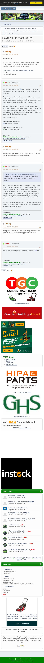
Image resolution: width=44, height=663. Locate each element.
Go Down (5, 46)
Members (8, 569)
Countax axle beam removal (17, 502)
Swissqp (8, 51)
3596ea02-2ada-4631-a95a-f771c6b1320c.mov (19, 70)
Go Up (3, 270)
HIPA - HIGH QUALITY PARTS (22, 393)
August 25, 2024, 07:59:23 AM (10, 85)
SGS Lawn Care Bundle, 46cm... (18, 543)
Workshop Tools (11, 359)
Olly (23, 496)
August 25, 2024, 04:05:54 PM (10, 149)
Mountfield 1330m (14, 496)
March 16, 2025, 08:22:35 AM (10, 227)
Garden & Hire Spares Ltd (22, 416)
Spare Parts (9, 363)
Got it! (36, 3)
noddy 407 (26, 513)
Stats (6, 576)
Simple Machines (24, 661)
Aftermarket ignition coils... (16, 531)
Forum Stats (6, 564)
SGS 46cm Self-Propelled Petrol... (18, 550)
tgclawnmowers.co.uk (22, 304)
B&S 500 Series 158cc (15, 537)
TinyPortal (12, 659)
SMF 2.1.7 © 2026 (15, 661)
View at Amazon (22, 623)
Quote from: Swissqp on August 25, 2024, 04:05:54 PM (21, 174)
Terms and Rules (24, 659)
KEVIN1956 (31, 502)
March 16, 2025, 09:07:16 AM (10, 247)
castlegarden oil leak (14, 513)
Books (8, 361)
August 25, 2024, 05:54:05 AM (10, 54)
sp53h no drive (13, 525)
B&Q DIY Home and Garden (22, 428)
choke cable (12, 508)
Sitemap (31, 661)
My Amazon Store (11, 364)
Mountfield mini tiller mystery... (18, 519)
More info (16, 4)
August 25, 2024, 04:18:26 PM (10, 169)
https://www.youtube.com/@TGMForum (14, 138)
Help (17, 659)
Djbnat (32, 519)
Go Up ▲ (32, 659)
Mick (21, 525)
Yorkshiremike (23, 508)
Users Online (9, 586)
